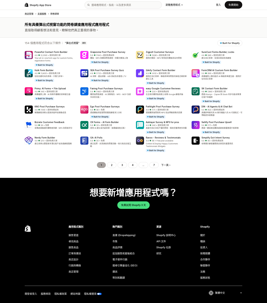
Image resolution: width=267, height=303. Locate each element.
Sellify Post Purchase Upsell (216, 122)
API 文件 (161, 241)
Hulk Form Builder (44, 70)
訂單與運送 (75, 253)
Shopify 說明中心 (166, 235)
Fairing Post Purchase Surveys (106, 88)
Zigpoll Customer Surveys (160, 52)
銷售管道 (73, 235)
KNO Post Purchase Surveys (50, 106)
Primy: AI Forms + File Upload (50, 88)
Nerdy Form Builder (45, 137)
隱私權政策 (60, 293)
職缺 (202, 241)
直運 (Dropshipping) (124, 235)
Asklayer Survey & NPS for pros (162, 122)
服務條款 (46, 293)
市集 (114, 241)
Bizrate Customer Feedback (49, 122)
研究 (158, 253)
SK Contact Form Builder (214, 88)
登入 (218, 4)
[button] (50, 59)
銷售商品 (73, 247)
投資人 (204, 247)
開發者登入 (31, 293)
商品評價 (117, 247)
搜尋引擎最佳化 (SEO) (124, 265)
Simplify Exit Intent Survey (215, 137)
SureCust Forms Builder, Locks (217, 52)
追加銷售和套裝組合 (123, 253)
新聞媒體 (205, 253)
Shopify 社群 (163, 247)
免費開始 (233, 4)
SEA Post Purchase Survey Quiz (107, 70)
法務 (202, 271)
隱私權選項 (90, 293)
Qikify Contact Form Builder (160, 70)
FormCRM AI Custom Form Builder (219, 70)
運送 (114, 271)
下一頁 (165, 165)
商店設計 (73, 259)
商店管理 (73, 271)
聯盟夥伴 (205, 265)
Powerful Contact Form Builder (51, 52)
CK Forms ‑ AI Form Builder (104, 122)
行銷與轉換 (75, 265)
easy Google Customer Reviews (163, 88)
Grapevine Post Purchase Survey (107, 52)
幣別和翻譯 (118, 277)
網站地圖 (75, 293)
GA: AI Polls (96, 137)
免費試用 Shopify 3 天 (133, 205)
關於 (202, 235)
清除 (84, 43)
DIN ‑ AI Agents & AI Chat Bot (216, 106)
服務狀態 (205, 277)
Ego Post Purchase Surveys (105, 106)
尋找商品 (73, 241)
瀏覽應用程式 (172, 4)
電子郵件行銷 (119, 259)
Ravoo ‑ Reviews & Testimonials (163, 137)
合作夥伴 (205, 259)
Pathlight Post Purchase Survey (163, 106)
